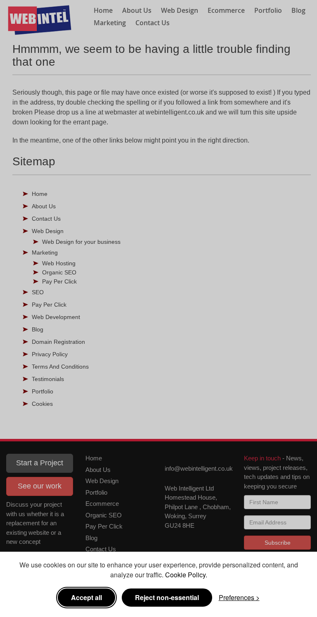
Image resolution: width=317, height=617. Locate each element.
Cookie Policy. (186, 574)
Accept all (86, 597)
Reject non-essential (167, 597)
